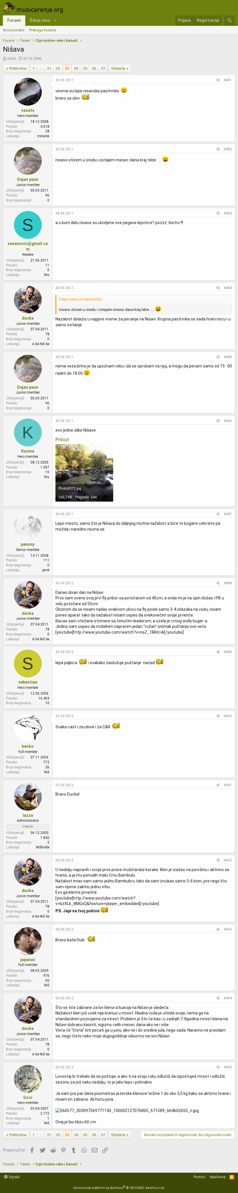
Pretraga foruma (42, 30)
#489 (228, 652)
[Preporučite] (218, 80)
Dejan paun (27, 179)
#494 (228, 998)
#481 (228, 80)
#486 (228, 421)
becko (28, 746)
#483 (228, 213)
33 (67, 68)
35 (85, 68)
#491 (228, 785)
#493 (228, 929)
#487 (228, 514)
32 (58, 68)
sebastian (27, 682)
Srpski (14, 1177)
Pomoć (199, 1177)
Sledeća (118, 68)
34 (76, 68)
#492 (228, 860)
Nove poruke (13, 30)
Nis (46, 275)
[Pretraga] (229, 20)
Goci (27, 1097)
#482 (228, 149)
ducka (28, 318)
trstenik (43, 136)
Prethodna (17, 68)
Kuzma (27, 451)
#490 (228, 716)
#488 (228, 583)
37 (103, 68)
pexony (28, 544)
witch (11, 58)
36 (94, 68)
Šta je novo (40, 20)
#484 (228, 288)
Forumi (14, 20)
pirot (45, 570)
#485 (228, 357)
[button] (55, 20)
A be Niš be (40, 344)
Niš (46, 772)
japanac (27, 959)
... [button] (40, 68)
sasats (28, 110)
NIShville (42, 847)
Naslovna (218, 1177)
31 (49, 68)
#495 (228, 1067)
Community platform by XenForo (119, 1188)
